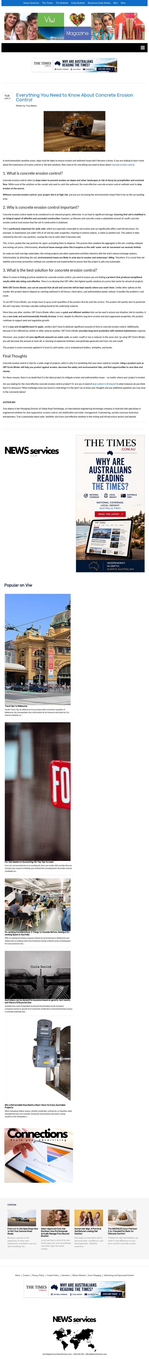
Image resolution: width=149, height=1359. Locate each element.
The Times (47, 3)
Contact (26, 1275)
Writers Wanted (78, 1275)
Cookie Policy (53, 1275)
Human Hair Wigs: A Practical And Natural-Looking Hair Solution (87, 1231)
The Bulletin (62, 3)
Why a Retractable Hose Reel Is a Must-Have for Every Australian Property (35, 1106)
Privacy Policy (38, 1275)
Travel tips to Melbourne (16, 706)
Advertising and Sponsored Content (119, 1275)
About (17, 1275)
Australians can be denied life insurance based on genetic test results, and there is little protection (38, 1001)
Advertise (66, 1275)
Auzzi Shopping (94, 1275)
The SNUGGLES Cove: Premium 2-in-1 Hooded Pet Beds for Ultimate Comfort (122, 1231)
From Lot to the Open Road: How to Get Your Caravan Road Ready (23, 1231)
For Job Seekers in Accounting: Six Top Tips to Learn (29, 862)
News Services (31, 3)
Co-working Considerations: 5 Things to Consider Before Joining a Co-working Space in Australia (37, 933)
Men (115, 3)
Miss (123, 3)
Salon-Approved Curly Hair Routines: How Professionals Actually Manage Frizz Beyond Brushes (55, 1232)
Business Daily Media (99, 3)
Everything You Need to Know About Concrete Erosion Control (74, 97)
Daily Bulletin (78, 3)
